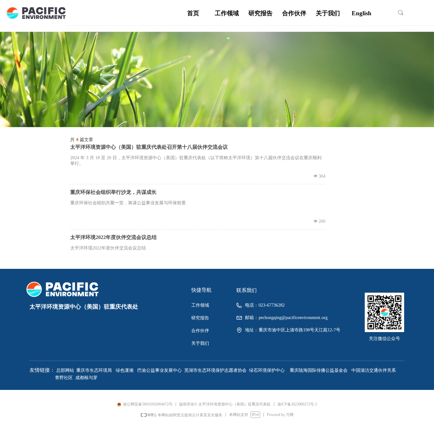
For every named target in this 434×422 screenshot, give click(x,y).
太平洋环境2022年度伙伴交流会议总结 (113, 237)
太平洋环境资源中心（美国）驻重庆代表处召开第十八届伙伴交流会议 (149, 147)
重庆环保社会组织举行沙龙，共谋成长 (113, 192)
